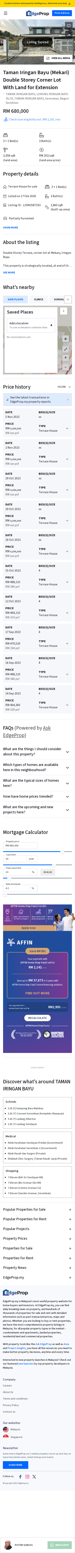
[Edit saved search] (69, 35)
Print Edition (62, 13)
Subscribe (15, 1465)
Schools (60, 299)
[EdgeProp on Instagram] (27, 1476)
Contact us (9, 1412)
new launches (26, 1364)
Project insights (16, 1348)
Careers (7, 1386)
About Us (8, 1392)
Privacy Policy (11, 1405)
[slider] (62, 851)
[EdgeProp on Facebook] (20, 1476)
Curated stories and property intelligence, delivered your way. (36, 3)
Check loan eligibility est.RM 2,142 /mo (34, 119)
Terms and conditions (15, 1399)
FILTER (62, 387)
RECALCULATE (37, 1018)
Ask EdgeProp (44, 1344)
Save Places (15, 299)
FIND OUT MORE (37, 993)
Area (66, 1344)
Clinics (38, 299)
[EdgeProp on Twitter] (34, 1476)
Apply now (29, 928)
